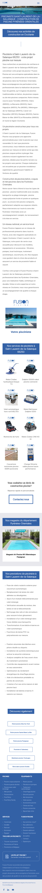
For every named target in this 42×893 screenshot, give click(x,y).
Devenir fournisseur (29, 833)
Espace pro (27, 841)
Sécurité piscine (28, 794)
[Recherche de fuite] (11, 424)
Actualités (26, 836)
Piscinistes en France (11, 844)
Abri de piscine (28, 797)
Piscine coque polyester (12, 782)
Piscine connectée (29, 808)
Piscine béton (8, 794)
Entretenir (7, 830)
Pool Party (7, 797)
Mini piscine (8, 792)
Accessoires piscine (29, 803)
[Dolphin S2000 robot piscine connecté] (30, 367)
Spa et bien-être (28, 811)
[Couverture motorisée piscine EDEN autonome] (11, 452)
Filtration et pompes (30, 784)
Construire (7, 822)
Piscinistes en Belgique (11, 847)
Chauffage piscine (29, 792)
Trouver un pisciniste (11, 841)
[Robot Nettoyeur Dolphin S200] (30, 397)
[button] (38, 3)
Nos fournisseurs (28, 827)
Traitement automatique (25, 788)
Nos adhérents (28, 825)
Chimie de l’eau (28, 806)
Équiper (6, 833)
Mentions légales (20, 882)
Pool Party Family (9, 800)
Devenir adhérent (28, 830)
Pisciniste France (30, 882)
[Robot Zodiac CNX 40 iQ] (30, 424)
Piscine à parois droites (12, 784)
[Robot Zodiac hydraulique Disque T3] (11, 367)
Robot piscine (27, 782)
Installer (6, 825)
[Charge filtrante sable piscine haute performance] (30, 452)
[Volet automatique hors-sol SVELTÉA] (11, 397)
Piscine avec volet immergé (9, 788)
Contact (26, 839)
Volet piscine (27, 800)
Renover (7, 827)
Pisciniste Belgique (8, 885)
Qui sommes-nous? (29, 822)
